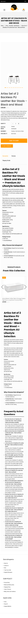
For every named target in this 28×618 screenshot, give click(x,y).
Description (5, 156)
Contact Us (6, 565)
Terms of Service (7, 589)
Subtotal (3, 127)
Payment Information (8, 572)
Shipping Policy (7, 587)
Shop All (6, 604)
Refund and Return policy (9, 584)
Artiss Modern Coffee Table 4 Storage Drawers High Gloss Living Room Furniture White (14, 299)
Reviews (14, 156)
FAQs (5, 567)
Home (2, 25)
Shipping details (6, 160)
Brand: (2, 128)
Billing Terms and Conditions (10, 591)
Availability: (4, 133)
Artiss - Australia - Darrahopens (12, 25)
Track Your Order (7, 570)
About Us (6, 563)
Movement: (3, 131)
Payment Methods (7, 606)
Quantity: (3, 123)
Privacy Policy (7, 582)
